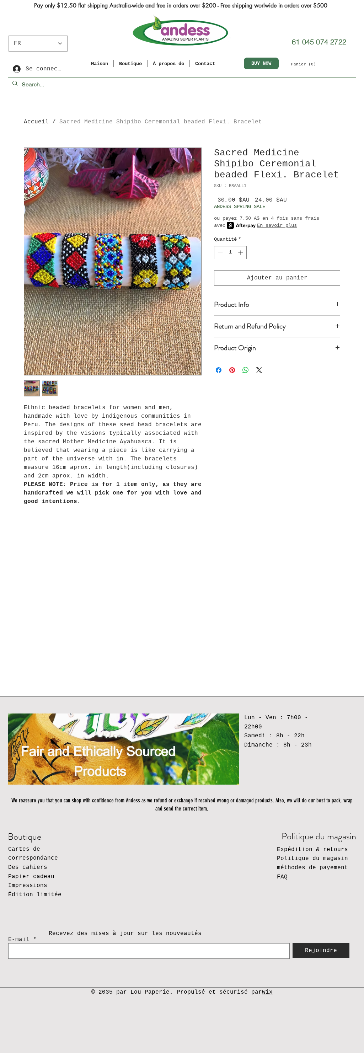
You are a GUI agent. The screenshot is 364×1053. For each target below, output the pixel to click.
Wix (267, 992)
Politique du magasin (312, 858)
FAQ (282, 877)
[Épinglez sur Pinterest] (232, 370)
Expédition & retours (312, 849)
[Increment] (241, 252)
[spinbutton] (230, 252)
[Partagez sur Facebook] (218, 370)
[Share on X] (259, 370)
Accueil (36, 122)
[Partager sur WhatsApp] (245, 370)
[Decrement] (219, 252)
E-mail (19, 939)
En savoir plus (277, 225)
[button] (307, 64)
